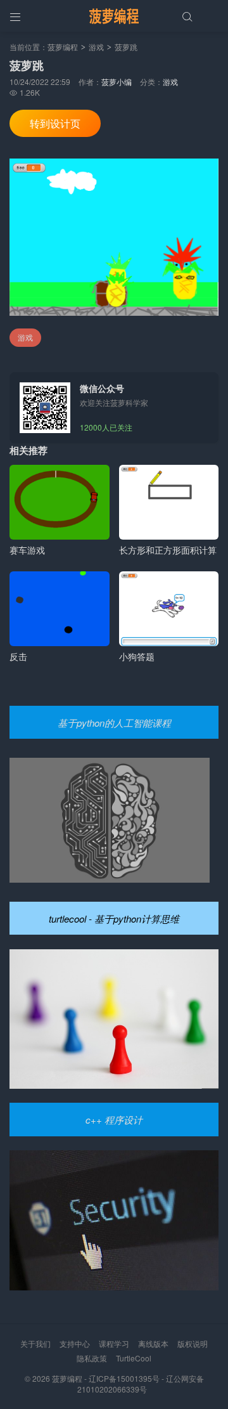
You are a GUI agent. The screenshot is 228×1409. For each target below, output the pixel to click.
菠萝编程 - (70, 1378)
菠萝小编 (116, 81)
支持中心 (75, 1343)
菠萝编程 (63, 46)
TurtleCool (133, 1358)
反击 (18, 656)
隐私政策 (92, 1358)
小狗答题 (137, 656)
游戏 (96, 46)
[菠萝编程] (114, 15)
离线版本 (153, 1343)
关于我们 (35, 1343)
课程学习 (114, 1343)
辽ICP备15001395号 (124, 1378)
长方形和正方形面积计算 (168, 549)
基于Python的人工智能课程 (114, 722)
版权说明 (192, 1343)
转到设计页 (55, 123)
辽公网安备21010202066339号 (140, 1383)
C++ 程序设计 (114, 1119)
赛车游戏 (27, 549)
